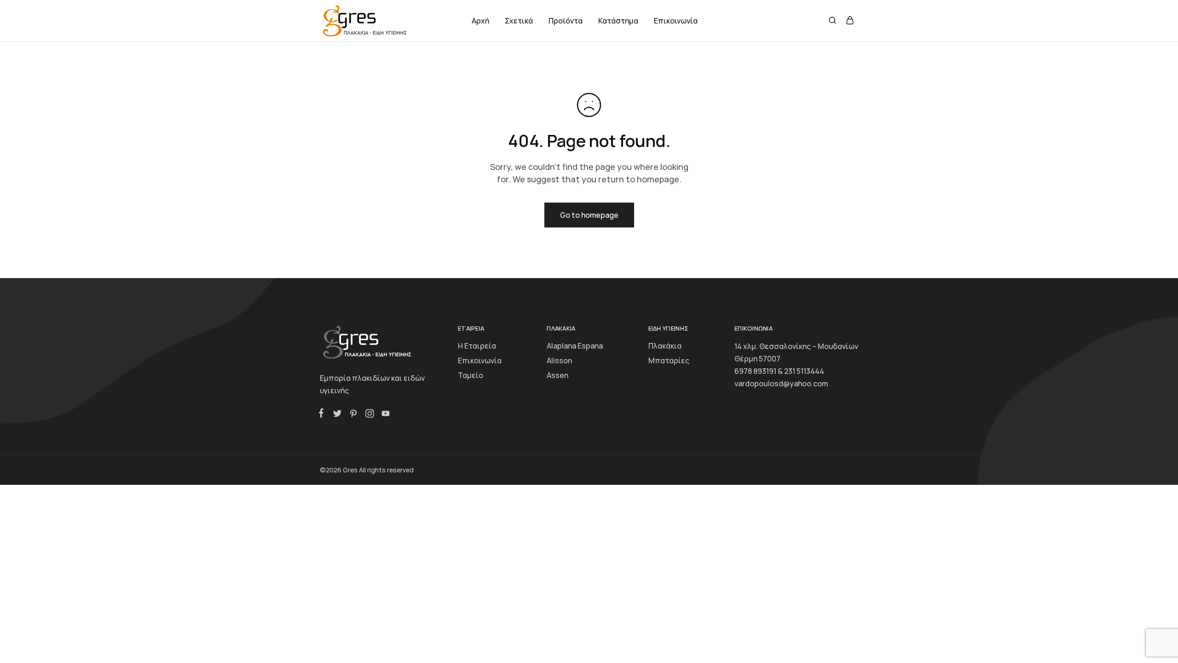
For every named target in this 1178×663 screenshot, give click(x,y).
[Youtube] (383, 415)
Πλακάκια (664, 346)
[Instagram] (369, 415)
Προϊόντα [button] (566, 21)
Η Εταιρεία (477, 346)
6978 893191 (755, 371)
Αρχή (480, 21)
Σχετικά (519, 21)
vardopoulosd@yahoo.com (781, 383)
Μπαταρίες (668, 360)
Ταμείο (470, 375)
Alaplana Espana (575, 346)
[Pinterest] (353, 415)
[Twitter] (337, 415)
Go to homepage (589, 215)
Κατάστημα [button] (618, 21)
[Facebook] (323, 414)
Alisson (559, 360)
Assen (557, 375)
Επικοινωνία (676, 21)
